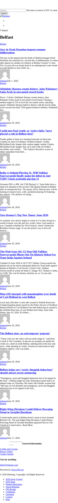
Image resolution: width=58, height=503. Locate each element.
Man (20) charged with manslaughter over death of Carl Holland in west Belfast (28, 295)
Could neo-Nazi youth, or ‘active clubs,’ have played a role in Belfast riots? (26, 132)
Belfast (3, 44)
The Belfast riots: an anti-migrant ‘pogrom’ (25, 333)
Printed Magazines (14, 484)
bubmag (3, 81)
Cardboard (10, 492)
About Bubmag (12, 487)
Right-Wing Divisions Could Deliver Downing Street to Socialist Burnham (26, 411)
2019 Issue (10, 482)
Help (8, 499)
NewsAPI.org (17, 470)
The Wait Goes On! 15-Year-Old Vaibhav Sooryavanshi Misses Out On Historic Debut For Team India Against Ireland (28, 254)
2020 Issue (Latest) (14, 479)
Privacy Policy (6, 451)
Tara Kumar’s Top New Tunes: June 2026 (24, 215)
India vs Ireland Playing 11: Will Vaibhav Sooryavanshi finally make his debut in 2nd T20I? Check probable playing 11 (25, 175)
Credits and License (9, 449)
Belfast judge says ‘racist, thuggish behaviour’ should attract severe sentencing (26, 371)
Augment (10, 494)
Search (4, 13)
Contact (9, 497)
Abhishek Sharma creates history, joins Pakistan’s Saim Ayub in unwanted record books (28, 90)
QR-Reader (11, 489)
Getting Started (6, 454)
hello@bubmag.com (9, 465)
